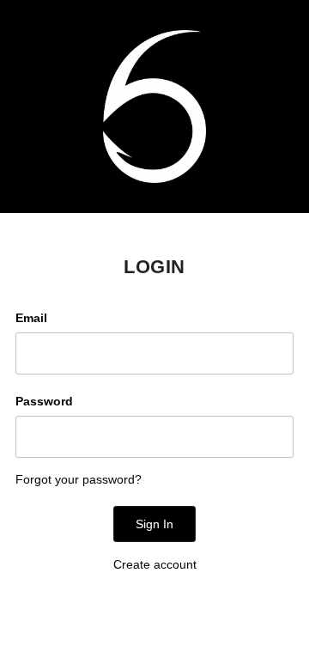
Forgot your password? (78, 479)
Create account (155, 564)
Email (31, 318)
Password (44, 401)
